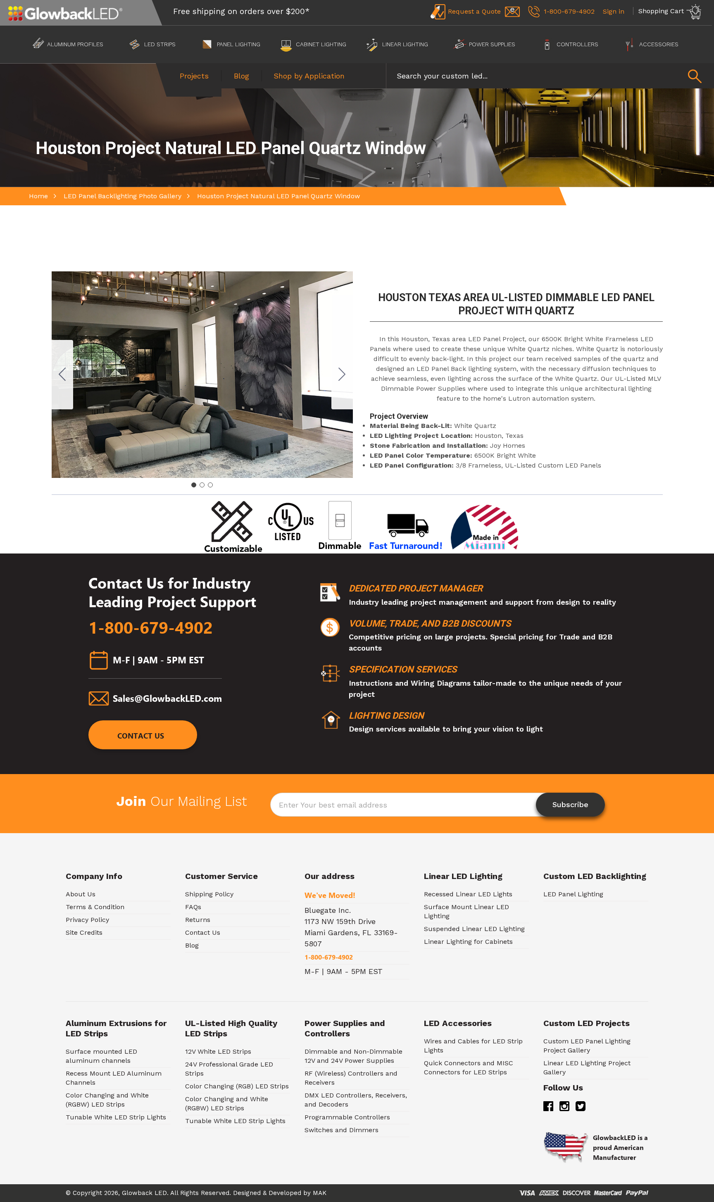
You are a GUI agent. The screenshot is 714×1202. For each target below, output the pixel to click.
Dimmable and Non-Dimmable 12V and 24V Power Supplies (353, 1056)
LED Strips (160, 44)
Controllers (577, 44)
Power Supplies (492, 44)
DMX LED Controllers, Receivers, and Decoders (356, 1099)
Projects (194, 75)
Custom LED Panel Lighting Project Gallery (587, 1045)
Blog (241, 75)
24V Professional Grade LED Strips (229, 1068)
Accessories (658, 44)
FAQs (193, 907)
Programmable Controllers (347, 1117)
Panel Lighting (238, 44)
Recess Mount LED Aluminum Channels (114, 1077)
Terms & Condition (95, 907)
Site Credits (84, 932)
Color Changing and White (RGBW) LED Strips (107, 1099)
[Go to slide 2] (342, 374)
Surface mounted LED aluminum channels (101, 1056)
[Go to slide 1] (193, 484)
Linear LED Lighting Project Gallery (587, 1067)
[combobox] (550, 75)
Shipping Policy (209, 894)
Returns (197, 920)
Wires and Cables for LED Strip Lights (473, 1045)
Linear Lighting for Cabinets (468, 941)
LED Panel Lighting (573, 894)
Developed (285, 1193)
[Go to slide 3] (62, 374)
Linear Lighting (405, 44)
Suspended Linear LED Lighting (474, 929)
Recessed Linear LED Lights (468, 894)
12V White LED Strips (218, 1051)
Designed (247, 1193)
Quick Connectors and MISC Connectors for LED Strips (468, 1067)
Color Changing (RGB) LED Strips (237, 1086)
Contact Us (140, 736)
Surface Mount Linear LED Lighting (466, 911)
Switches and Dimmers (341, 1130)
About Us (80, 894)
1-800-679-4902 (150, 628)
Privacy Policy (87, 920)
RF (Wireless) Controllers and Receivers (351, 1077)
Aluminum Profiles (75, 44)
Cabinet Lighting (321, 44)
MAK (319, 1193)
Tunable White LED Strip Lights (116, 1117)
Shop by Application (309, 75)
